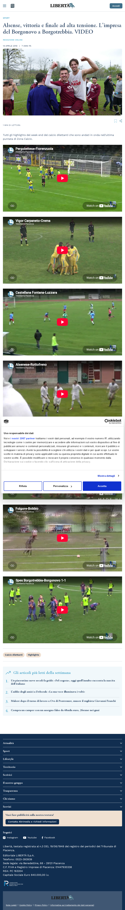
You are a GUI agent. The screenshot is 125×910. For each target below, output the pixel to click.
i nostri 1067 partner (22, 438)
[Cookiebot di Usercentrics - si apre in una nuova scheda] (107, 421)
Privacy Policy (41, 905)
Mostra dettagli (106, 475)
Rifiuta (23, 486)
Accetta (102, 486)
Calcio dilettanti (14, 654)
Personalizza (60, 486)
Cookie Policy (25, 905)
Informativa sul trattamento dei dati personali (72, 905)
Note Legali (11, 905)
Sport (6, 18)
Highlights (33, 654)
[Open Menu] (5, 6)
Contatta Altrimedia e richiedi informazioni (32, 821)
